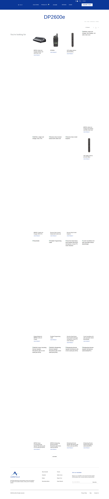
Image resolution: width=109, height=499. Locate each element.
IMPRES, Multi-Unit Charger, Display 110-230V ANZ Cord (38, 52)
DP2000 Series (92, 21)
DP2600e (52, 50)
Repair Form (59, 478)
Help (90, 493)
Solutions (36, 4)
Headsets (44, 474)
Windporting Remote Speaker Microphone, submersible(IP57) (88, 444)
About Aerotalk (45, 471)
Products (44, 4)
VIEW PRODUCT (37, 55)
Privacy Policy (84, 493)
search (19, 40)
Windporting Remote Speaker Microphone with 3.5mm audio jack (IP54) (72, 444)
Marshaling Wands (45, 481)
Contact (84, 1)
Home (85, 21)
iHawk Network (60, 481)
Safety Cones (59, 474)
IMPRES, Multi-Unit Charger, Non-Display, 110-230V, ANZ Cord (88, 129)
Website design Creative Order (31, 493)
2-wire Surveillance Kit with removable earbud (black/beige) (88, 338)
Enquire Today (87, 4)
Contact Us (96, 493)
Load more (54, 456)
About (80, 1)
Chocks (58, 471)
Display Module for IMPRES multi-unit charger (38, 338)
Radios (88, 21)
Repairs (64, 4)
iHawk (70, 4)
